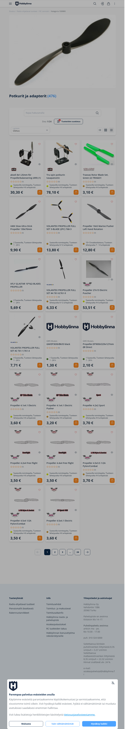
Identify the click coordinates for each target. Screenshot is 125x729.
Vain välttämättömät (63, 723)
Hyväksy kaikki (99, 723)
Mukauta (26, 723)
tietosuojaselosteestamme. (79, 714)
